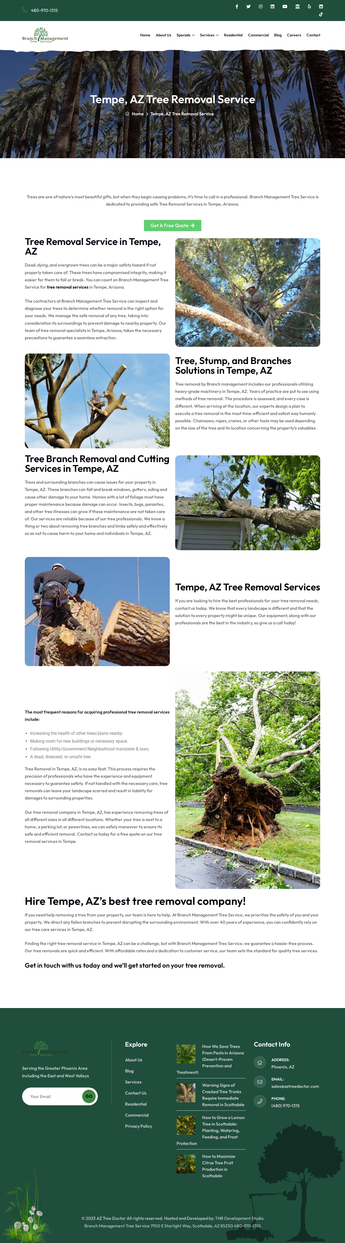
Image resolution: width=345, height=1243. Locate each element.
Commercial (258, 35)
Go (88, 1096)
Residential (233, 35)
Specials (183, 35)
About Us (163, 35)
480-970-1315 (44, 10)
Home (145, 35)
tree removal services (67, 287)
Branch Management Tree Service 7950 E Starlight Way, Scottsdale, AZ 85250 (158, 1225)
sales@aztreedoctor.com (295, 1086)
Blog (278, 35)
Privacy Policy (138, 1126)
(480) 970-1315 (285, 1105)
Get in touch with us (53, 965)
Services (207, 35)
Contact (313, 35)
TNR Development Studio (239, 1218)
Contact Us (135, 1093)
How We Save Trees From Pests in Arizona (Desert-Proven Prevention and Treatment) (210, 1059)
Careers (294, 35)
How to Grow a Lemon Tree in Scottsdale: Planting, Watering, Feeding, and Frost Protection (211, 1130)
